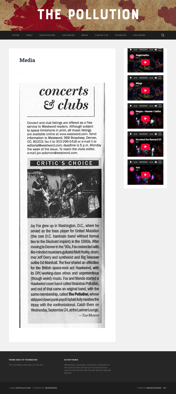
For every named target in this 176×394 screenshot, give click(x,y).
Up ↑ (165, 388)
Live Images (68, 35)
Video (29, 35)
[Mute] (156, 49)
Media (85, 35)
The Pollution (22, 388)
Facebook (120, 35)
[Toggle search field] (162, 35)
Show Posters (47, 35)
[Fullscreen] (160, 49)
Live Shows (139, 35)
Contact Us (101, 35)
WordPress (51, 388)
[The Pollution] (87, 15)
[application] (145, 62)
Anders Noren (153, 388)
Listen (15, 35)
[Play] (131, 49)
